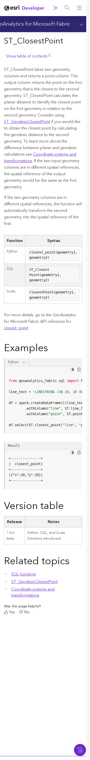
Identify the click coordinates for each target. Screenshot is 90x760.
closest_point (16, 328)
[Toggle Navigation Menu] (80, 750)
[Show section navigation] (80, 24)
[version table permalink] (68, 507)
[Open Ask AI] (55, 8)
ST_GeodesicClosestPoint (27, 121)
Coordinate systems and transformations (40, 157)
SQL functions (23, 574)
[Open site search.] (67, 8)
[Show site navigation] (79, 8)
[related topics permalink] (74, 562)
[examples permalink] (52, 349)
